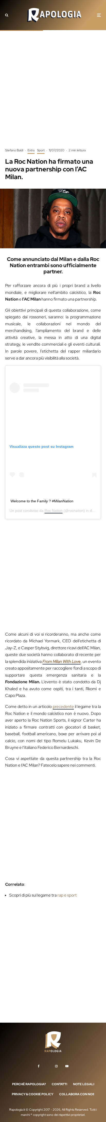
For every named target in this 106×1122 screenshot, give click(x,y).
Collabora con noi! (76, 1094)
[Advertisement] (53, 93)
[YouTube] (66, 1066)
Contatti (59, 1084)
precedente (63, 706)
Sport (41, 150)
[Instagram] (56, 1066)
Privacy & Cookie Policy (32, 1094)
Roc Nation (54, 511)
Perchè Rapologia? (29, 1084)
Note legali (83, 1084)
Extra (31, 150)
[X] (47, 1065)
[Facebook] (38, 1066)
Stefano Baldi (14, 150)
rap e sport (67, 895)
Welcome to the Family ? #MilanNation (42, 501)
